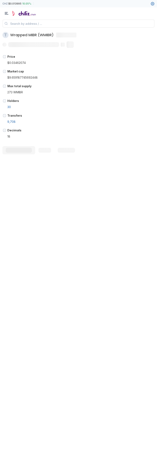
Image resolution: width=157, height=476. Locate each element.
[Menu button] (6, 13)
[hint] (4, 57)
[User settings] (152, 4)
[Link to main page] (24, 13)
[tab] (18, 150)
